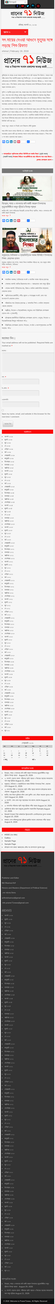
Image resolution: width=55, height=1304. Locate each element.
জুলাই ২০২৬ (8, 440)
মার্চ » (34, 760)
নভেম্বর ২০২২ (9, 552)
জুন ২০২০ (8, 643)
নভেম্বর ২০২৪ (9, 496)
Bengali (12, 2)
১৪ (26, 753)
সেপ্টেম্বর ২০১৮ (9, 708)
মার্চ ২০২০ (8, 652)
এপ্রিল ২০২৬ (9, 449)
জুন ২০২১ (8, 605)
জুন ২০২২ (8, 568)
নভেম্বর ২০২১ (9, 590)
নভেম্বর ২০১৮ (9, 702)
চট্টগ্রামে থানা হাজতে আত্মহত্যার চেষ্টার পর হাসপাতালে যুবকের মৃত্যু (25, 847)
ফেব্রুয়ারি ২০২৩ (10, 543)
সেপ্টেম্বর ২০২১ (9, 596)
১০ (47, 751)
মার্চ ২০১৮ (8, 727)
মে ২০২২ (7, 571)
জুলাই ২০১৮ (8, 715)
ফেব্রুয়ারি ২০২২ (10, 580)
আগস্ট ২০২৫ (9, 471)
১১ (4, 753)
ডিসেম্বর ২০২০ (9, 624)
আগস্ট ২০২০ (9, 637)
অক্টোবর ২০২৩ (9, 521)
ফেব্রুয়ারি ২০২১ (9, 618)
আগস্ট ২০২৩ (9, 527)
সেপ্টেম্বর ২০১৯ (9, 671)
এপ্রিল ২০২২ (9, 574)
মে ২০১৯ (7, 683)
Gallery (8, 838)
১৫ (33, 753)
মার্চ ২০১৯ (8, 690)
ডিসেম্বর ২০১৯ (9, 662)
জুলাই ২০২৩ (8, 530)
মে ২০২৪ (7, 515)
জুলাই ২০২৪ (8, 508)
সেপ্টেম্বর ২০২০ (10, 633)
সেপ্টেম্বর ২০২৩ (10, 524)
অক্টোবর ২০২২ (9, 555)
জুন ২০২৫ (8, 477)
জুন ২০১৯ (8, 680)
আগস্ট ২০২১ (9, 599)
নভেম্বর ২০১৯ (9, 665)
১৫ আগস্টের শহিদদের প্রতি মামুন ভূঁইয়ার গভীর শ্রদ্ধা (21, 806)
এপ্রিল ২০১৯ (9, 687)
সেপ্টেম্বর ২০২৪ (10, 502)
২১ (26, 755)
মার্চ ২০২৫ (8, 483)
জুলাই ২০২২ (8, 565)
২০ (19, 755)
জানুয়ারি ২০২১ (9, 621)
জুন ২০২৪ (8, 512)
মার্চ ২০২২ (8, 577)
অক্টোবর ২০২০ (9, 630)
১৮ (4, 755)
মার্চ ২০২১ (8, 615)
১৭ (47, 753)
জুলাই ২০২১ (8, 602)
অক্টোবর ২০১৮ (9, 705)
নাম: (3, 377)
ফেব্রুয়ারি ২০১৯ (9, 693)
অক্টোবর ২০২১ (9, 593)
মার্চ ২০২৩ (8, 540)
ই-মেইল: (4, 388)
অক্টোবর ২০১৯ (9, 668)
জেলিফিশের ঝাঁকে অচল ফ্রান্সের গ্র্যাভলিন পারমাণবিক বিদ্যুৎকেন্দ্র (24, 809)
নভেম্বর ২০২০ (9, 627)
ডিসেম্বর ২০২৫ (9, 461)
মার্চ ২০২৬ (8, 452)
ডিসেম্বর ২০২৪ (9, 493)
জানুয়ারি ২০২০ (9, 658)
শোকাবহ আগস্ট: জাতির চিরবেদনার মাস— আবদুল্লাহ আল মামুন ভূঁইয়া (27, 284)
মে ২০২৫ (7, 480)
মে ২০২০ (7, 646)
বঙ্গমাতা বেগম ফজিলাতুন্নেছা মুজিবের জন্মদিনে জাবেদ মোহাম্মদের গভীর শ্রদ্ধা (27, 820)
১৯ (12, 755)
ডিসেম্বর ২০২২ (9, 549)
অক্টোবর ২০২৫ (9, 468)
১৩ (19, 753)
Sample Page (10, 841)
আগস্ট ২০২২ (9, 562)
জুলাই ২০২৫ (8, 474)
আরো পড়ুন (5, 215)
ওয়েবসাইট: (5, 399)
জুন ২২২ (7, 730)
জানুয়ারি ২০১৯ (9, 696)
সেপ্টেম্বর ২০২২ (10, 558)
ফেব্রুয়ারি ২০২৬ (10, 455)
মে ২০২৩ (7, 537)
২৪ (47, 755)
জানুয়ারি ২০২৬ (9, 458)
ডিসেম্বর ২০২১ (9, 587)
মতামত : (4, 351)
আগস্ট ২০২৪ (9, 505)
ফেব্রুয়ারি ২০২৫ (10, 486)
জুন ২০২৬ (8, 443)
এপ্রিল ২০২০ (9, 649)
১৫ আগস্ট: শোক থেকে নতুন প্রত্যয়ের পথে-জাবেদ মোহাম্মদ (23, 800)
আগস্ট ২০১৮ (9, 712)
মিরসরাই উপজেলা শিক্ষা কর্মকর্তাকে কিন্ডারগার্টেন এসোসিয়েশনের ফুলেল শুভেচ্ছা (28, 814)
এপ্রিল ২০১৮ (9, 724)
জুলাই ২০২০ (8, 640)
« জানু (5, 760)
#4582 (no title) (11, 835)
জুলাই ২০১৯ (8, 677)
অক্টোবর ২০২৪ (9, 499)
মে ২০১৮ (7, 721)
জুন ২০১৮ (8, 718)
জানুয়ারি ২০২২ (9, 583)
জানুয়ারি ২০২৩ (9, 546)
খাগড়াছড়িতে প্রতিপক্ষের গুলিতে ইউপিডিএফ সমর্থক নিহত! (21, 154)
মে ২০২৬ (7, 446)
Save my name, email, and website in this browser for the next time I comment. (26, 415)
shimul (5, 51)
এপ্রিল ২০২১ (9, 612)
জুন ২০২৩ (8, 533)
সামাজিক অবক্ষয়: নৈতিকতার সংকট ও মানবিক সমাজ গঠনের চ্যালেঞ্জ (26, 279)
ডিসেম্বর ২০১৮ (9, 699)
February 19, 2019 (19, 51)
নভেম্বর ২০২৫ (9, 465)
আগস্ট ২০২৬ (9, 436)
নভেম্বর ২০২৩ (9, 518)
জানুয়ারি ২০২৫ (9, 490)
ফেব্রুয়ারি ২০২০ (10, 655)
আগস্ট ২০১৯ (9, 674)
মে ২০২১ (7, 608)
